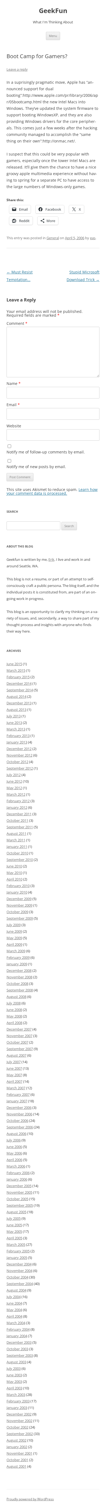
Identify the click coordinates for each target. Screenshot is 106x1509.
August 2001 (16, 1466)
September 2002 (20, 1433)
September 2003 (20, 1355)
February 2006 (18, 1172)
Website (14, 425)
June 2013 (14, 722)
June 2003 (14, 1375)
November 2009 (19, 905)
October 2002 (17, 1427)
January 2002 (17, 1446)
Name (14, 383)
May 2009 (14, 937)
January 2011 (17, 846)
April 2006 (14, 1159)
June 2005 (14, 1224)
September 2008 (20, 990)
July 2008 (14, 1003)
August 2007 (16, 1055)
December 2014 (19, 683)
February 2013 (18, 735)
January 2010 (17, 892)
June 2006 (14, 1146)
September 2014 (20, 689)
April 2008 (14, 1022)
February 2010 (18, 885)
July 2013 (14, 716)
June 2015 (14, 663)
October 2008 (17, 983)
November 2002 (19, 1420)
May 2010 (14, 872)
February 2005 (18, 1251)
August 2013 (16, 709)
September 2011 (20, 826)
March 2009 (16, 950)
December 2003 (19, 1342)
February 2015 (18, 676)
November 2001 (19, 1453)
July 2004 (14, 1296)
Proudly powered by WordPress (30, 1499)
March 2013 (16, 729)
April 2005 (14, 1238)
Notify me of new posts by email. (36, 466)
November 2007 (19, 1035)
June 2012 (14, 781)
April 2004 (14, 1316)
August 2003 (16, 1361)
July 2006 (14, 1140)
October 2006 (17, 1120)
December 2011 (19, 813)
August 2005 (16, 1211)
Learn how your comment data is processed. (52, 491)
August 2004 (16, 1290)
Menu (53, 36)
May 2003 (14, 1381)
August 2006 (16, 1133)
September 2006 (20, 1127)
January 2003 (17, 1407)
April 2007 (14, 1081)
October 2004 (17, 1277)
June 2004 (14, 1303)
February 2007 (18, 1094)
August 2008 (16, 996)
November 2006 (19, 1114)
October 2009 (17, 911)
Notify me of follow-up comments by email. (46, 452)
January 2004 (17, 1335)
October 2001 (17, 1459)
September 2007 (20, 1048)
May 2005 (14, 1231)
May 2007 (14, 1074)
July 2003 (14, 1368)
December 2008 (19, 970)
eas (92, 237)
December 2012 (19, 748)
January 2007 (17, 1101)
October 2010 (17, 853)
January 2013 (17, 742)
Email (13, 404)
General (52, 237)
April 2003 (14, 1388)
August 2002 (16, 1440)
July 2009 (14, 924)
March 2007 (16, 1087)
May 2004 (14, 1309)
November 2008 (19, 977)
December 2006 (19, 1107)
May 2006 (14, 1153)
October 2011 (17, 820)
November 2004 (19, 1270)
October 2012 (17, 761)
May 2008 (14, 1016)
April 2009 (14, 944)
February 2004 (18, 1329)
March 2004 (16, 1322)
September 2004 (20, 1283)
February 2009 (18, 957)
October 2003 (17, 1348)
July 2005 (14, 1218)
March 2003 (16, 1394)
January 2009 (17, 964)
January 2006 (17, 1179)
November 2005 (19, 1192)
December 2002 (19, 1414)
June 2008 (14, 1009)
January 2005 (17, 1257)
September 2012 (20, 768)
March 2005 (16, 1244)
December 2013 (19, 703)
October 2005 (17, 1198)
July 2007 (14, 1061)
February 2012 (18, 800)
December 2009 (19, 898)
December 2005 (19, 1185)
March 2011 (16, 840)
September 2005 (20, 1205)
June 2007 (14, 1068)
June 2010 (14, 866)
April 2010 (14, 879)
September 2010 (20, 859)
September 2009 (20, 918)
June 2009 (14, 931)
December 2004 (19, 1264)
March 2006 (16, 1166)
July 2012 (14, 774)
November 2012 (19, 755)
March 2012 (16, 794)
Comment (17, 323)
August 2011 (16, 833)
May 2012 (14, 787)
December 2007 (19, 1029)
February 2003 (18, 1401)
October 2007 (17, 1042)
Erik (51, 559)
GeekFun (53, 11)
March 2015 (16, 670)
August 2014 (16, 696)
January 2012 (17, 807)
